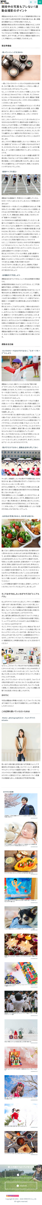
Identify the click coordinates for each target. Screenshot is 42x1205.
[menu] (40, 2)
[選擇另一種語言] (31, 2)
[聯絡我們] (35, 2)
